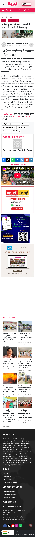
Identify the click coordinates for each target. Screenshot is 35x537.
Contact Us (7, 476)
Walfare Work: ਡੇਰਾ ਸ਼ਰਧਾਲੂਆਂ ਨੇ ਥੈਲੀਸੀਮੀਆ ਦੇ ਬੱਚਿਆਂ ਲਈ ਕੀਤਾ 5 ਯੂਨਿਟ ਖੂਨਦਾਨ (9, 337)
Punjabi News (7, 114)
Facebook (17, 117)
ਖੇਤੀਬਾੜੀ (26, 10)
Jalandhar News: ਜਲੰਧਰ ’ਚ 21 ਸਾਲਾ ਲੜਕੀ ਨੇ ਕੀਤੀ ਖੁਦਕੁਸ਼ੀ (9, 362)
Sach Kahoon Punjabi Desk (17, 150)
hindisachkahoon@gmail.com (13, 519)
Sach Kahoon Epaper (10, 494)
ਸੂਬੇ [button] (19, 10)
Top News (7, 124)
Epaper (27, 4)
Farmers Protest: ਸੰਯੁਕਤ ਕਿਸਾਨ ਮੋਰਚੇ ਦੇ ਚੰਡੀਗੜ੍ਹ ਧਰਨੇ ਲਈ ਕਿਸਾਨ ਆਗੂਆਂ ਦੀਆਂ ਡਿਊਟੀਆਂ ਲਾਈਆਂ (25, 363)
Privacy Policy (8, 479)
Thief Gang (17, 131)
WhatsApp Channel (9, 497)
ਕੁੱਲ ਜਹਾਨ (13, 10)
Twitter (28, 117)
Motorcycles (21, 127)
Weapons (16, 124)
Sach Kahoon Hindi (9, 491)
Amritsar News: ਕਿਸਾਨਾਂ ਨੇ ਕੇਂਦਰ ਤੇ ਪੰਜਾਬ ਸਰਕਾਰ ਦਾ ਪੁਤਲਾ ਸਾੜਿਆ (25, 337)
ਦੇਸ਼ (7, 10)
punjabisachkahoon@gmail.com (14, 517)
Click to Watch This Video (17, 165)
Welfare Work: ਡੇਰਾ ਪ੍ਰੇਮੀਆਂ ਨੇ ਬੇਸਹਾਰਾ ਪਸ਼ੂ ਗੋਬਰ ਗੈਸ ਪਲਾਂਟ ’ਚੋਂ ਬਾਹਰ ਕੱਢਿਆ (25, 389)
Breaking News (13, 20)
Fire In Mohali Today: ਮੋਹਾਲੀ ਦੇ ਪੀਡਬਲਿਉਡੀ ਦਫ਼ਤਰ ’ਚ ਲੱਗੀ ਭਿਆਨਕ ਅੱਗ (9, 389)
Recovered (7, 131)
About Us (7, 474)
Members (25, 124)
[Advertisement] (17, 295)
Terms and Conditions (10, 482)
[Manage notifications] (30, 525)
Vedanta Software (28, 535)
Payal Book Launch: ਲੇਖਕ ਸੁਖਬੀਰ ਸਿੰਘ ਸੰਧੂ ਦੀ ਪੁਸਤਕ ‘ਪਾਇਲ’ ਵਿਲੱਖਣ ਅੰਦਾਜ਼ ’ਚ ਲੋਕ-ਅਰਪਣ (25, 414)
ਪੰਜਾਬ (10, 17)
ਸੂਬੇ (6, 17)
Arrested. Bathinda (9, 127)
